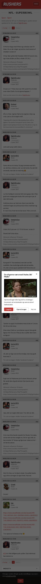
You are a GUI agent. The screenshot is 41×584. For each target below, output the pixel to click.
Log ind (8, 309)
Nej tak (33, 309)
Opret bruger (22, 309)
